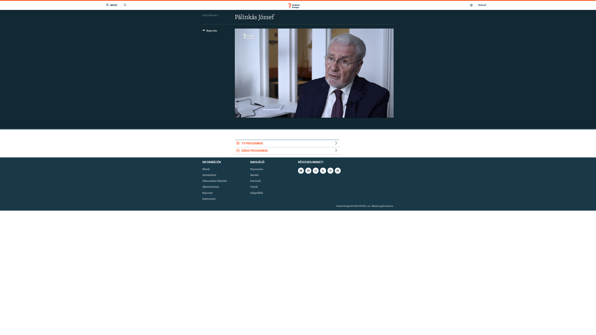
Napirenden (256, 169)
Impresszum (208, 199)
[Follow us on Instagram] (316, 171)
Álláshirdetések (210, 187)
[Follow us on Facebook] (308, 171)
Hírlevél (482, 5)
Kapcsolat (207, 193)
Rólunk (206, 169)
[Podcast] (330, 171)
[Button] (210, 31)
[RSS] (323, 171)
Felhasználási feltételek (214, 181)
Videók (254, 187)
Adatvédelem (209, 175)
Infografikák (256, 193)
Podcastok (255, 181)
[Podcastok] (471, 5)
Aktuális (254, 175)
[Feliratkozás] (338, 171)
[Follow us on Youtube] (301, 171)
